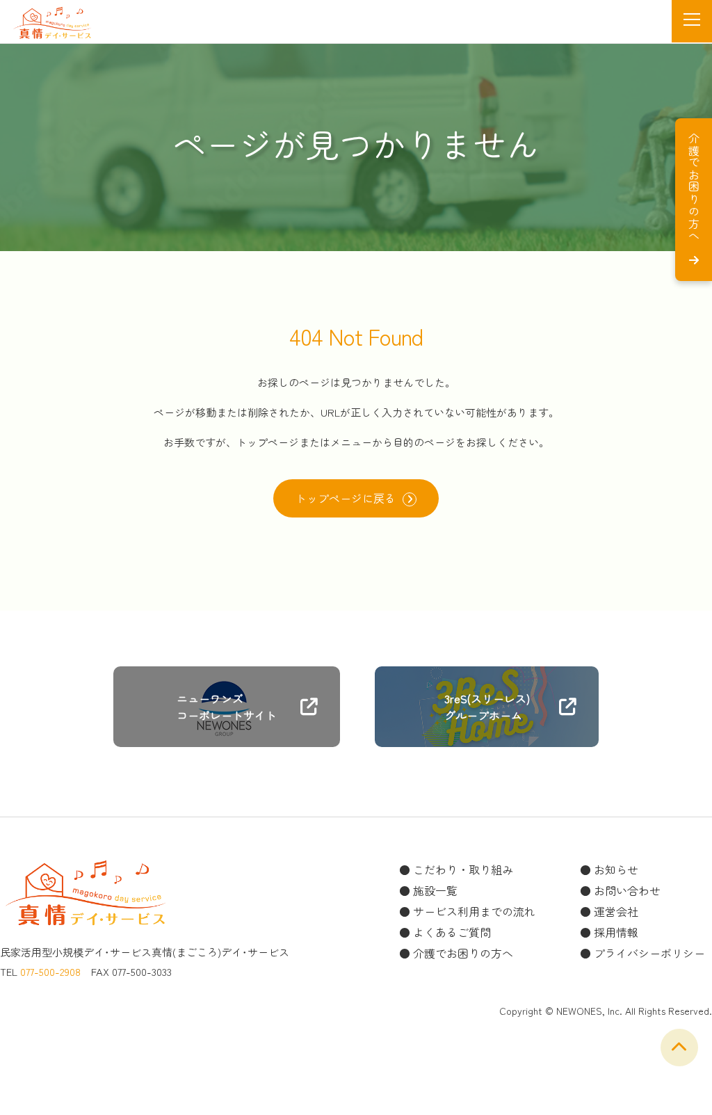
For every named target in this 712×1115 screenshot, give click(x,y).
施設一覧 (435, 890)
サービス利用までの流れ (474, 911)
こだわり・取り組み (463, 869)
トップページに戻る (346, 498)
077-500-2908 (50, 971)
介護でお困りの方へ (463, 953)
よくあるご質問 (452, 932)
